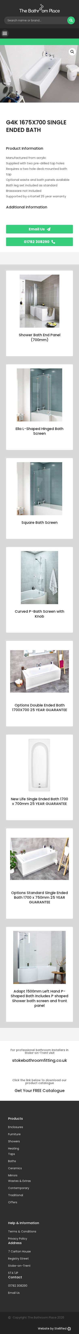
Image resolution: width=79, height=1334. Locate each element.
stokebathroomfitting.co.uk (39, 1060)
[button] (5, 33)
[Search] (71, 20)
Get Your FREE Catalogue (40, 1090)
